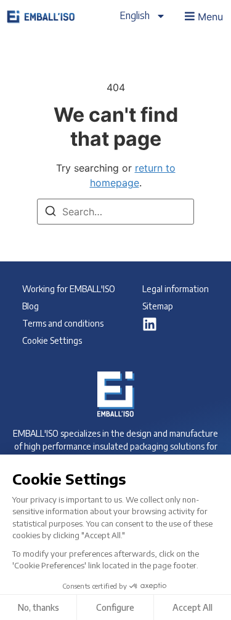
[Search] (50, 213)
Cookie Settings (52, 340)
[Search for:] (115, 212)
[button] (202, 15)
